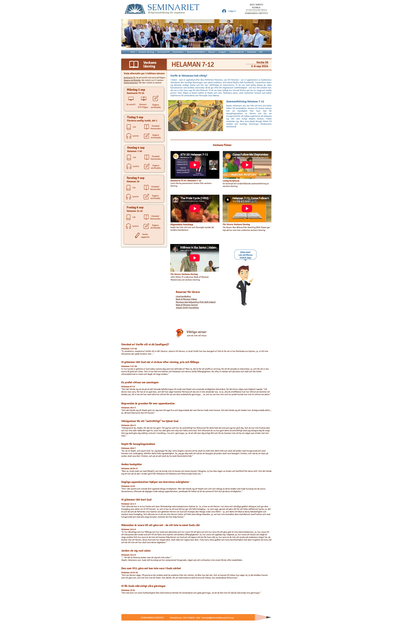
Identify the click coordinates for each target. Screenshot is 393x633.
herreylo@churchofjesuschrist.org (217, 617)
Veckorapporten (131, 82)
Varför (148, 351)
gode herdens (141, 354)
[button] (269, 27)
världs (194, 371)
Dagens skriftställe (132, 80)
